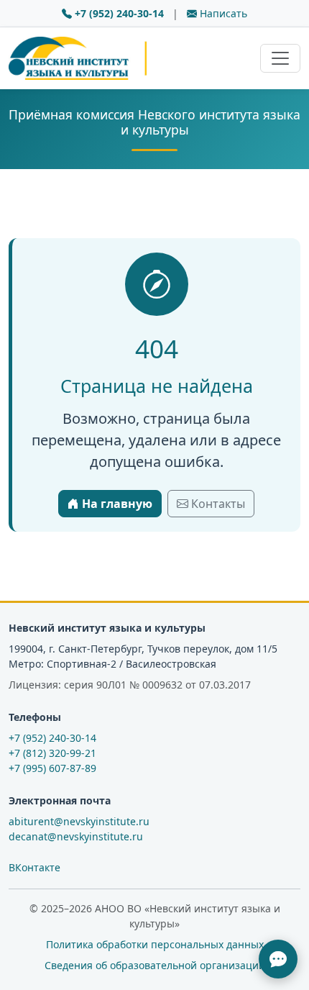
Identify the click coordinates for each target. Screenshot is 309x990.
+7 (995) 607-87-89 (52, 768)
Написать (222, 13)
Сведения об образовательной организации (155, 965)
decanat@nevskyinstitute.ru (76, 836)
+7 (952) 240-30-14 (119, 13)
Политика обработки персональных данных (155, 944)
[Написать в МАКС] (278, 959)
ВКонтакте (34, 867)
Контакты (216, 504)
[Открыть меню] (280, 58)
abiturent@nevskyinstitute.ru (79, 821)
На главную (115, 504)
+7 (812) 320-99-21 (52, 753)
